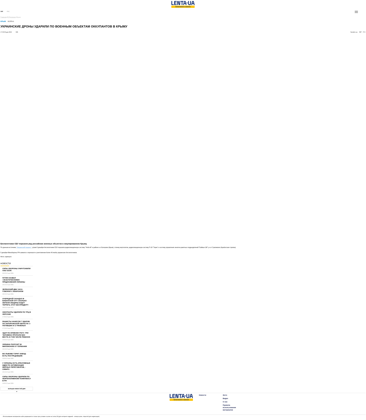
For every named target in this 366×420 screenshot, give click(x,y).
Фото (225, 395)
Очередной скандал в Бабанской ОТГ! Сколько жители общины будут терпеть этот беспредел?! (15, 302)
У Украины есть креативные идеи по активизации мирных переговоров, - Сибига (16, 366)
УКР (360, 32)
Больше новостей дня (16, 388)
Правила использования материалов (229, 407)
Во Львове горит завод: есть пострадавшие (14, 355)
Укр (1, 11)
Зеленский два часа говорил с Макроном (12, 290)
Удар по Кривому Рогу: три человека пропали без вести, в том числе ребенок (16, 335)
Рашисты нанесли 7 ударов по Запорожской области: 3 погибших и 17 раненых (16, 324)
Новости (202, 395)
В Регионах (12, 17)
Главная (3, 17)
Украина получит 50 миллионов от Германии (14, 345)
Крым (19, 17)
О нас (225, 402)
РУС (364, 32)
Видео (225, 398)
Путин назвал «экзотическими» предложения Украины (13, 280)
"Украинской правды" (23, 247)
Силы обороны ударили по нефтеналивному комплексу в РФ (16, 379)
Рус (8, 11)
